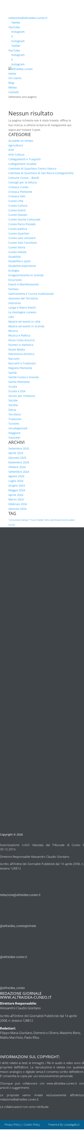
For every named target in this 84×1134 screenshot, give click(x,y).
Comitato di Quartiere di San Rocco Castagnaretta (40, 173)
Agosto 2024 (16, 476)
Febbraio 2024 (17, 504)
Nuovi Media (16, 349)
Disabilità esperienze (22, 266)
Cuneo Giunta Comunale (24, 219)
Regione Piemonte (20, 368)
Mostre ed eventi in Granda (26, 326)
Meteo (12, 87)
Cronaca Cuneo (18, 187)
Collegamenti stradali (22, 164)
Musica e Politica (19, 335)
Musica (13, 331)
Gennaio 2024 (17, 509)
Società (13, 405)
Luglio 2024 (15, 481)
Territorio (14, 414)
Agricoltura (15, 145)
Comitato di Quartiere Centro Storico (32, 168)
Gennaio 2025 (17, 457)
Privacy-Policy (12, 1124)
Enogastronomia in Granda (26, 275)
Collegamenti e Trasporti (24, 159)
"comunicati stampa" (18, 520)
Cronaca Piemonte (20, 192)
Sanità (12, 372)
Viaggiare (14, 433)
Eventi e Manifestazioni (23, 284)
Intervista (14, 303)
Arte (11, 150)
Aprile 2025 (15, 453)
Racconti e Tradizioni (22, 363)
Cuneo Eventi (17, 210)
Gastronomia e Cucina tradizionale (31, 294)
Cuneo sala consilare (22, 238)
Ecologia (13, 270)
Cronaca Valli (16, 196)
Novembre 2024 (18, 462)
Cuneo (11, 524)
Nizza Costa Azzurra (21, 340)
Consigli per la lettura (22, 182)
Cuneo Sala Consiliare (22, 242)
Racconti (14, 358)
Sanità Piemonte (19, 382)
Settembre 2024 (18, 472)
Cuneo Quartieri (18, 233)
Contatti (13, 92)
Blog (11, 83)
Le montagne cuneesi (22, 312)
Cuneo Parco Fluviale (22, 224)
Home (12, 73)
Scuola (12, 386)
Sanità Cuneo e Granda (23, 377)
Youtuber (14, 437)
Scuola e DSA (16, 391)
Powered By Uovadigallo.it (64, 1124)
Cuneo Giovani (17, 215)
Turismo (13, 423)
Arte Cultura (16, 154)
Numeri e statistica (20, 345)
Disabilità (14, 256)
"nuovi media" (37, 520)
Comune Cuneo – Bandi (23, 178)
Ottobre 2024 (17, 467)
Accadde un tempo (20, 141)
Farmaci (13, 289)
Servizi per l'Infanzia (21, 396)
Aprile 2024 (15, 495)
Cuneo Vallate (17, 252)
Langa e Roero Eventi (22, 307)
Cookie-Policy (32, 1124)
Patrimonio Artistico (21, 354)
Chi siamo (14, 78)
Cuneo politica (17, 229)
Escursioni (15, 280)
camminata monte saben (62, 520)
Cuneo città (15, 201)
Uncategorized (17, 428)
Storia (12, 410)
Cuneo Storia (16, 247)
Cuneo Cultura (17, 205)
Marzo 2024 (16, 499)
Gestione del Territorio (23, 298)
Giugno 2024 (16, 485)
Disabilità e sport (19, 261)
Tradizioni (14, 419)
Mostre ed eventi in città (24, 321)
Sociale (13, 400)
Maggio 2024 (16, 490)
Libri (11, 317)
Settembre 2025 (18, 448)
